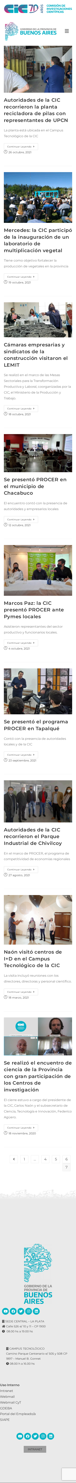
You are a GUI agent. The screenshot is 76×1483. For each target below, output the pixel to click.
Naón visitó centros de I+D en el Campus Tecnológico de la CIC (33, 958)
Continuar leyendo (22, 145)
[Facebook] (13, 1311)
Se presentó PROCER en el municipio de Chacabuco (35, 486)
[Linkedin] (36, 1311)
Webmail (7, 1397)
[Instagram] (28, 1311)
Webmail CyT (10, 1402)
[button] (66, 31)
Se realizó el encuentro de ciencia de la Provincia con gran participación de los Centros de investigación (38, 1076)
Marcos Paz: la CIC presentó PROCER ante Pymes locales (34, 609)
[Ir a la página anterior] (14, 1159)
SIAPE (5, 1420)
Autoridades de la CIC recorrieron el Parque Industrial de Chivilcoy (33, 836)
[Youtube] (5, 1311)
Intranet (6, 1391)
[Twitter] (20, 1311)
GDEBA (6, 1408)
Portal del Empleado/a (18, 1414)
